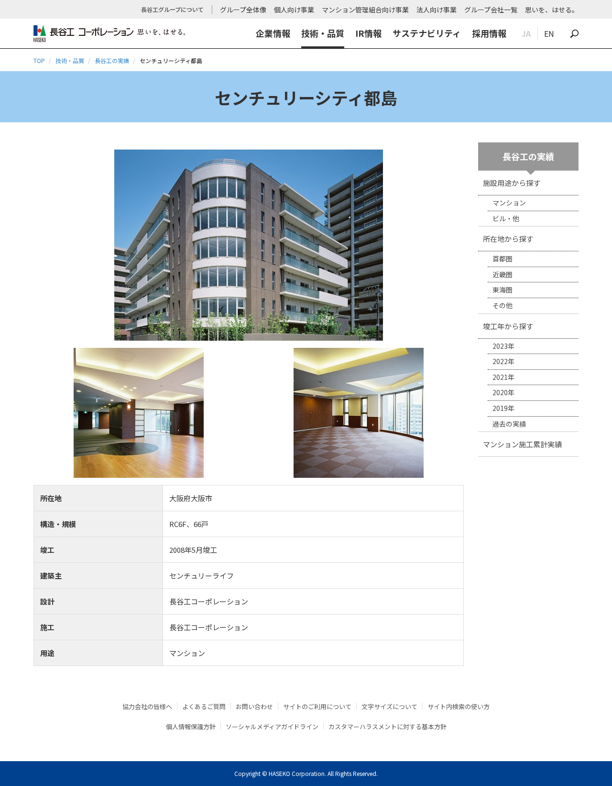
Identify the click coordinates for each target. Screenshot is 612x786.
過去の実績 (509, 424)
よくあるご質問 (204, 706)
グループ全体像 (243, 9)
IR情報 (368, 33)
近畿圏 (502, 274)
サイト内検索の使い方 (458, 706)
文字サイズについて (389, 706)
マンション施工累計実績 (522, 444)
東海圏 (502, 289)
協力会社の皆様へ (147, 706)
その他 (502, 305)
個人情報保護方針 (191, 726)
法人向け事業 (436, 9)
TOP (39, 60)
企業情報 (273, 33)
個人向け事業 (294, 9)
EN (549, 33)
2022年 (503, 361)
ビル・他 (505, 218)
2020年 (503, 392)
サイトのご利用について (317, 706)
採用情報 (489, 33)
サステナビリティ (427, 33)
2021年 (503, 377)
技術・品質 (322, 33)
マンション (509, 202)
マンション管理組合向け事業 (365, 9)
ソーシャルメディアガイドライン (272, 726)
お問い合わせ (254, 706)
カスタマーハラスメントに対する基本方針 (387, 726)
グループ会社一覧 (490, 9)
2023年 (503, 346)
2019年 (503, 408)
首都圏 (502, 258)
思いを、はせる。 (552, 9)
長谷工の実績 (112, 60)
